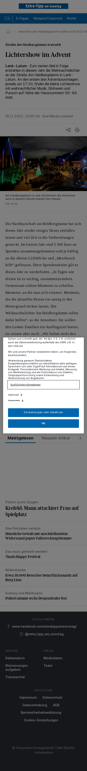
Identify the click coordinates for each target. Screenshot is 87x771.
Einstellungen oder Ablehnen (43, 412)
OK (43, 423)
